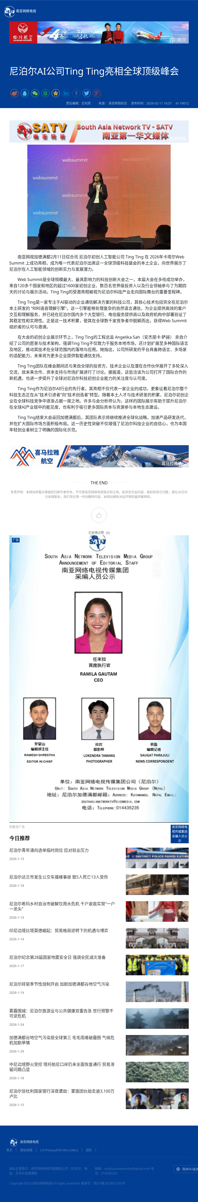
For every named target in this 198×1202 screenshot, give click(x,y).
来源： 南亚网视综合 (112, 103)
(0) (108, 533)
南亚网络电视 (26, 10)
